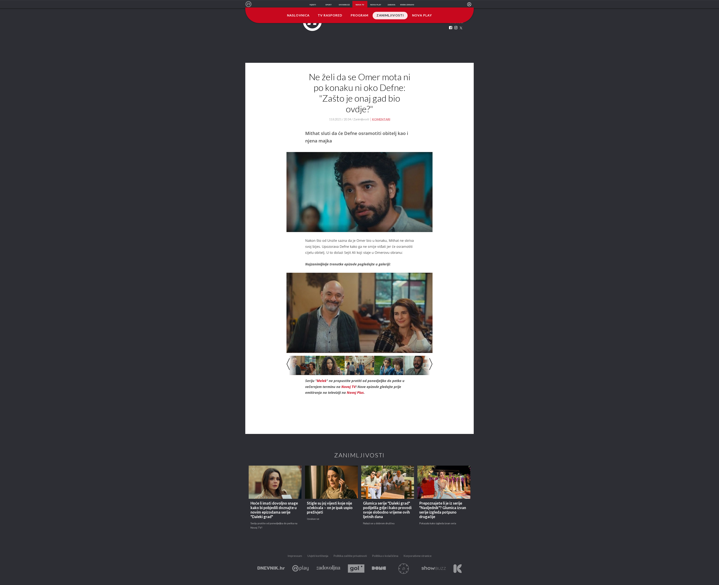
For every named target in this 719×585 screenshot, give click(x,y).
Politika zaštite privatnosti (350, 556)
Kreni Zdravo (457, 568)
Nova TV (250, 4)
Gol (356, 568)
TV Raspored (330, 15)
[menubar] (469, 4)
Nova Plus (300, 568)
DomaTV (379, 568)
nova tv (360, 4)
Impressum (295, 556)
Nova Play (422, 15)
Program (359, 15)
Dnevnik (271, 568)
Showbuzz (433, 568)
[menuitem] (469, 4)
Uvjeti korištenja (317, 556)
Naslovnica (298, 15)
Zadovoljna (328, 568)
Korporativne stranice (418, 556)
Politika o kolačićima (385, 556)
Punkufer (403, 568)
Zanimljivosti (390, 15)
